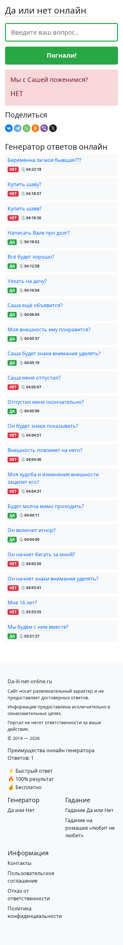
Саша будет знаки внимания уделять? (54, 353)
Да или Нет (21, 810)
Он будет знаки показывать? (43, 425)
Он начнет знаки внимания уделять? (53, 578)
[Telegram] (17, 128)
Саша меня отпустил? (34, 377)
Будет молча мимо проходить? (46, 506)
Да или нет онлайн (45, 10)
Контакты (19, 863)
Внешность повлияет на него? (45, 450)
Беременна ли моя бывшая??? (44, 160)
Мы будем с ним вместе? (38, 626)
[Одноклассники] (35, 128)
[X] (53, 128)
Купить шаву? (24, 184)
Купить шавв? (25, 208)
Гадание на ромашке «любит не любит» (90, 828)
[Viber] (44, 128)
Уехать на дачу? (27, 281)
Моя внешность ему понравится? (49, 329)
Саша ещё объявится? (35, 305)
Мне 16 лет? (22, 602)
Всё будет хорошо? (31, 256)
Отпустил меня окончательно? (46, 401)
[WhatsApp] (26, 128)
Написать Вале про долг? (39, 232)
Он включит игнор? (32, 530)
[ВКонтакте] (9, 128)
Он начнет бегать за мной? (41, 554)
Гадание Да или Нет (89, 810)
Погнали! (62, 55)
